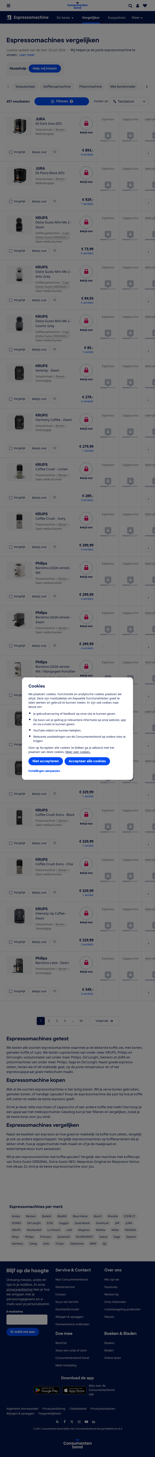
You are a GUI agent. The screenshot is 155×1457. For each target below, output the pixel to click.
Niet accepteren (45, 761)
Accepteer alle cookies (87, 761)
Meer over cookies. (78, 752)
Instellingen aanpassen (44, 771)
